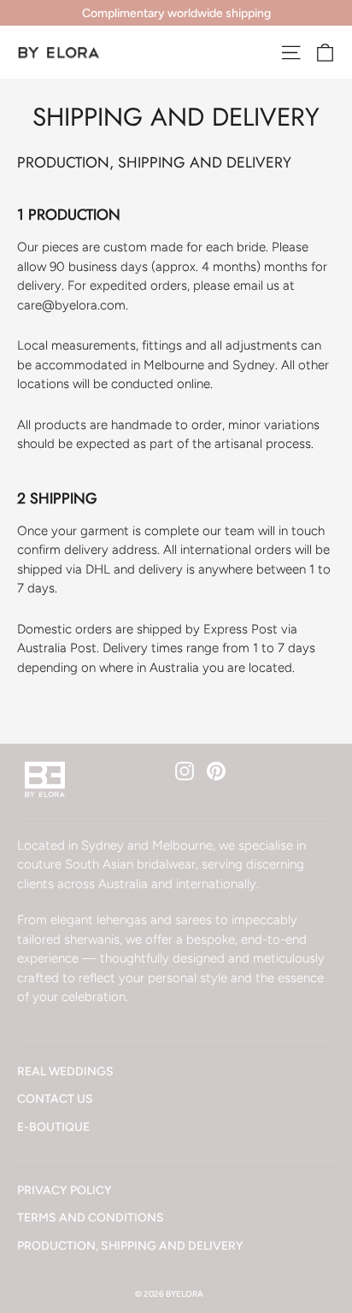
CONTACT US (55, 1098)
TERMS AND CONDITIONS (90, 1217)
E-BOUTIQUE (53, 1126)
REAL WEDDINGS (65, 1071)
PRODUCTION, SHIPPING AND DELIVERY (130, 1245)
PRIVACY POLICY (64, 1190)
